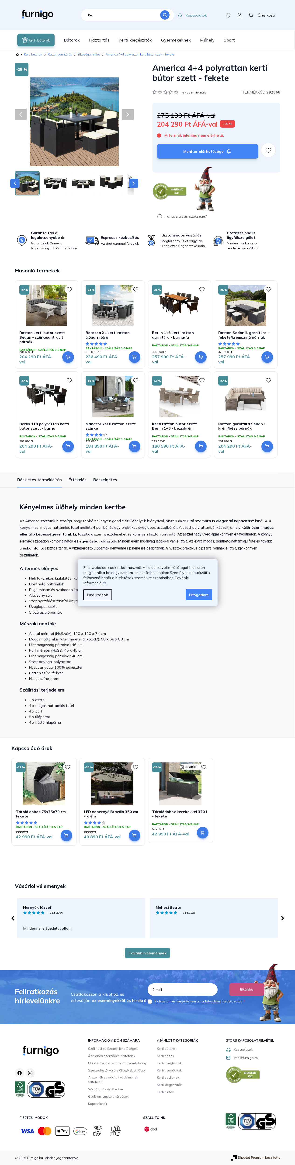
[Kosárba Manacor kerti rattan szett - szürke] (134, 446)
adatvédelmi (211, 1001)
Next (282, 918)
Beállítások (97, 594)
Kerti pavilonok (168, 1077)
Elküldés (246, 989)
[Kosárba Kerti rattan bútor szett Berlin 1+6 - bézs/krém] (201, 446)
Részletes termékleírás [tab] (39, 479)
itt (104, 583)
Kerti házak (165, 1056)
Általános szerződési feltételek (111, 1056)
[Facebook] (19, 1073)
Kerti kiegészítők (169, 1085)
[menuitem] (36, 40)
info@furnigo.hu (246, 1058)
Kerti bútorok (167, 1049)
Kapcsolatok (196, 15)
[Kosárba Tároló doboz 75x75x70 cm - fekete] (66, 835)
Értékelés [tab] (78, 479)
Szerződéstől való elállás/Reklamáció (116, 1070)
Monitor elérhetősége (203, 151)
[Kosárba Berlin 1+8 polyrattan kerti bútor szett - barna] (68, 446)
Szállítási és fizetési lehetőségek (113, 1049)
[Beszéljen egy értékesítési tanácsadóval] (182, 216)
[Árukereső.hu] (169, 191)
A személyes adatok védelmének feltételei (113, 1079)
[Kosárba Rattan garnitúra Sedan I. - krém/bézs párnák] (267, 446)
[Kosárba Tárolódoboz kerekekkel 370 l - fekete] (202, 832)
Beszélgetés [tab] (105, 479)
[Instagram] (30, 1073)
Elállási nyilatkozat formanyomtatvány (117, 1063)
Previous (12, 918)
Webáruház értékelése (105, 1089)
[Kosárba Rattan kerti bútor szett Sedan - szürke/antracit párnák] (68, 357)
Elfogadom (198, 594)
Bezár (161, 175)
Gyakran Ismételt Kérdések (108, 1096)
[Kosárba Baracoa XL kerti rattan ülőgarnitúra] (134, 357)
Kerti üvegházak (169, 1063)
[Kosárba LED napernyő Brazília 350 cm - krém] (134, 835)
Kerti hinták (165, 1092)
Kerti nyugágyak (169, 1070)
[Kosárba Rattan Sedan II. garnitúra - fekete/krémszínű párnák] (267, 357)
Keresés (165, 15)
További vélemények (147, 953)
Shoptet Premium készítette (259, 1157)
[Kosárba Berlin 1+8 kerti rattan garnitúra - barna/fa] (201, 357)
